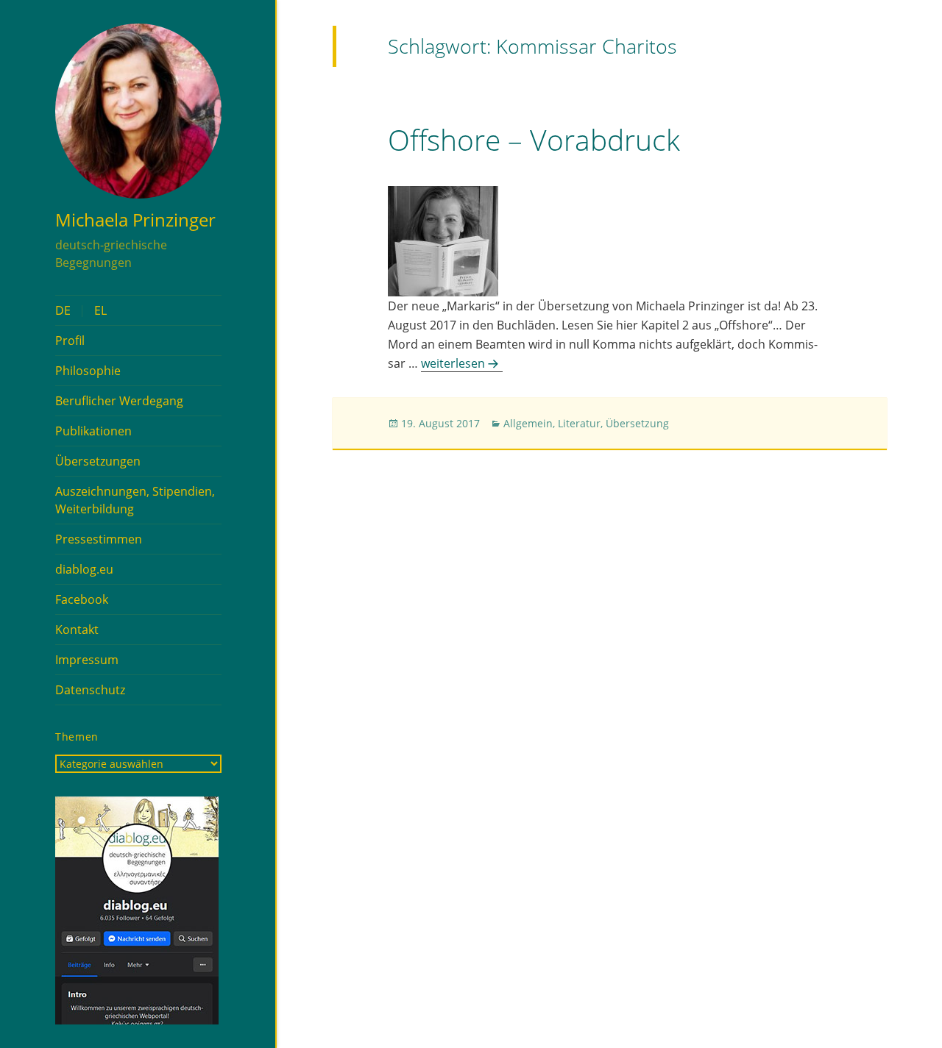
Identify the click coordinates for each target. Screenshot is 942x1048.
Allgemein (528, 423)
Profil (70, 340)
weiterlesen (462, 363)
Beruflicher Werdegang (119, 401)
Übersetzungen (98, 461)
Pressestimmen (98, 539)
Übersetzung (637, 423)
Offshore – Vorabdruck (534, 139)
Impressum (86, 660)
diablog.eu (84, 569)
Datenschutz (90, 690)
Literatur (579, 423)
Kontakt (77, 629)
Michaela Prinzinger (135, 219)
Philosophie (88, 371)
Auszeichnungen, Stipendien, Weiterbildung (135, 500)
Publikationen (93, 431)
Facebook (81, 599)
